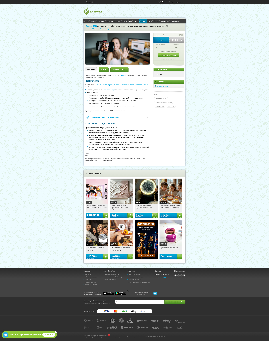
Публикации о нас (91, 277)
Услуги (157, 21)
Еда (88, 21)
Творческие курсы (161, 98)
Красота (94, 21)
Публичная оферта (135, 279)
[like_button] (180, 35)
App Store (108, 293)
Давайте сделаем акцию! (112, 274)
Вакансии (88, 279)
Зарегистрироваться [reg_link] (177, 2)
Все (84, 21)
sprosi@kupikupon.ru (162, 274)
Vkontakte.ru (178, 275)
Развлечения (111, 21)
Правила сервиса (90, 282)
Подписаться (49, 335)
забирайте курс (109, 90)
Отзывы (103, 69)
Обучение (142, 21)
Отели (125, 21)
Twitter (181, 275)
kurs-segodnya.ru (162, 86)
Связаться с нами (160, 277)
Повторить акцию (168, 55)
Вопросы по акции (119, 69)
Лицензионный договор (136, 277)
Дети (119, 21)
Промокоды (176, 21)
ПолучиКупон (166, 21)
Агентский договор (135, 274)
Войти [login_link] (162, 2)
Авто (136, 21)
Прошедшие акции (110, 279)
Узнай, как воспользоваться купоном (105, 117)
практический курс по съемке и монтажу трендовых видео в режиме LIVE (116, 86)
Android (124, 75)
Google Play (120, 293)
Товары (150, 21)
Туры (131, 21)
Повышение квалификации (164, 102)
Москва (88, 2)
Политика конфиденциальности (139, 282)
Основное (91, 69)
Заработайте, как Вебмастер (113, 277)
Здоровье (102, 21)
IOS (116, 75)
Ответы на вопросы (91, 285)
